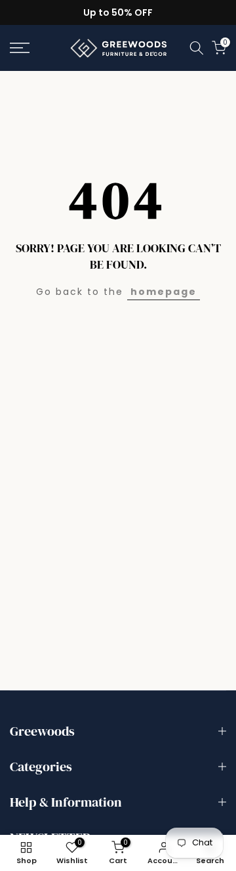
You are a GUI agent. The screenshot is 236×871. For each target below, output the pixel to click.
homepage (163, 291)
